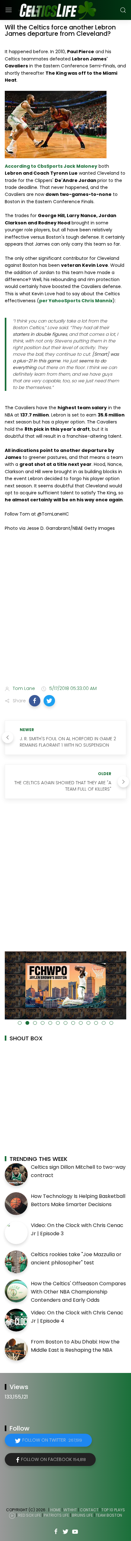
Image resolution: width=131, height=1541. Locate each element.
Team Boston (109, 1515)
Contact (89, 1510)
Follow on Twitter (52, 1440)
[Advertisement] (65, 609)
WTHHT (70, 1510)
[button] (34, 700)
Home (55, 1510)
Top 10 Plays (113, 1510)
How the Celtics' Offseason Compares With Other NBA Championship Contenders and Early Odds (78, 1291)
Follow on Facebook (53, 1459)
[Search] (123, 10)
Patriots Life (56, 1515)
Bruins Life (82, 1515)
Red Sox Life (29, 1515)
